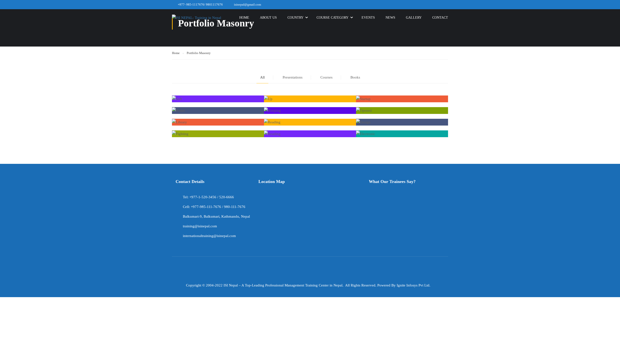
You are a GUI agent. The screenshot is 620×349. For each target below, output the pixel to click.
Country (295, 17)
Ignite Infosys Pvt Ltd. (413, 285)
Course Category (333, 17)
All (262, 77)
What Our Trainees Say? (392, 181)
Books (355, 77)
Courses (326, 77)
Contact (440, 17)
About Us (268, 17)
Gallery (414, 17)
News (390, 17)
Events (368, 17)
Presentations (292, 77)
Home (244, 17)
